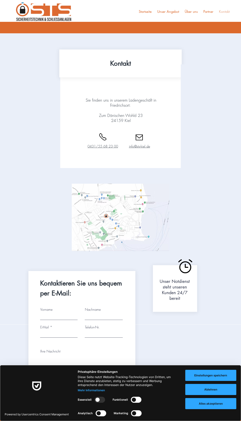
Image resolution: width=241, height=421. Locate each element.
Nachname (93, 309)
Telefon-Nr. (92, 327)
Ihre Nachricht (50, 351)
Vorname (46, 309)
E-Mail (44, 327)
